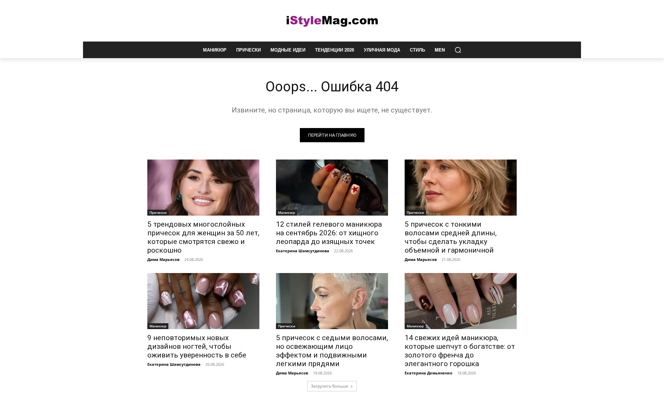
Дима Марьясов (163, 259)
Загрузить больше (329, 386)
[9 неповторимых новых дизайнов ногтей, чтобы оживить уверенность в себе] (203, 301)
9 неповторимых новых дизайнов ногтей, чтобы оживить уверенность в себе (196, 346)
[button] (458, 50)
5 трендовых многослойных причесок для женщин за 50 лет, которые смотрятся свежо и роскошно (203, 237)
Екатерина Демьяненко (428, 372)
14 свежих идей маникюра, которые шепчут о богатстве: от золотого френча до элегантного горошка (460, 351)
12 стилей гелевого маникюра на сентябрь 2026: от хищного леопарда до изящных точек (329, 233)
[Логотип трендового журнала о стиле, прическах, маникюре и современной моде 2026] (332, 21)
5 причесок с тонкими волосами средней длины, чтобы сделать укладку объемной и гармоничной (451, 237)
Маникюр (286, 212)
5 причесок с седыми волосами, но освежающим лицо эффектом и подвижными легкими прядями (332, 351)
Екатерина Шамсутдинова (302, 250)
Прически (158, 212)
